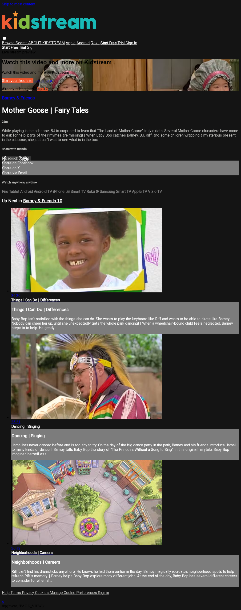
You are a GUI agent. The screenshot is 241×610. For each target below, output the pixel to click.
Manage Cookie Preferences (74, 592)
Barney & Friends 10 (42, 200)
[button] (4, 38)
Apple (71, 43)
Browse (9, 43)
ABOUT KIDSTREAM (46, 43)
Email (26, 158)
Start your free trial (17, 80)
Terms (16, 592)
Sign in (131, 43)
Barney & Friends (18, 98)
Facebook (10, 158)
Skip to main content (18, 4)
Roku (95, 43)
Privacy (28, 592)
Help (6, 592)
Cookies (42, 592)
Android (83, 43)
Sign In (33, 47)
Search (22, 43)
